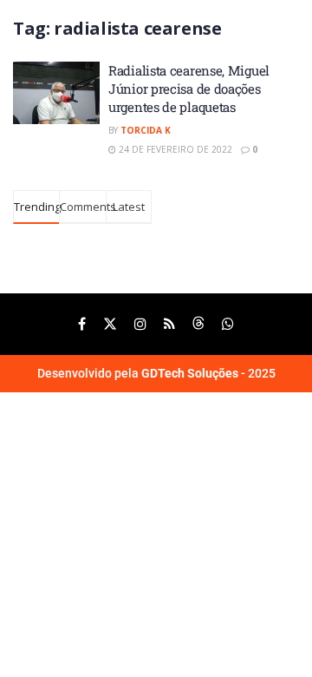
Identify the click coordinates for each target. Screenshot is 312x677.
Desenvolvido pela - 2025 (156, 373)
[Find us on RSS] (169, 324)
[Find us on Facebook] (82, 324)
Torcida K (145, 130)
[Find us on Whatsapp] (228, 324)
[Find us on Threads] (198, 324)
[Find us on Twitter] (110, 324)
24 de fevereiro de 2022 (174, 149)
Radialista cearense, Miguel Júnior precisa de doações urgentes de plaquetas (189, 88)
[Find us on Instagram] (140, 324)
